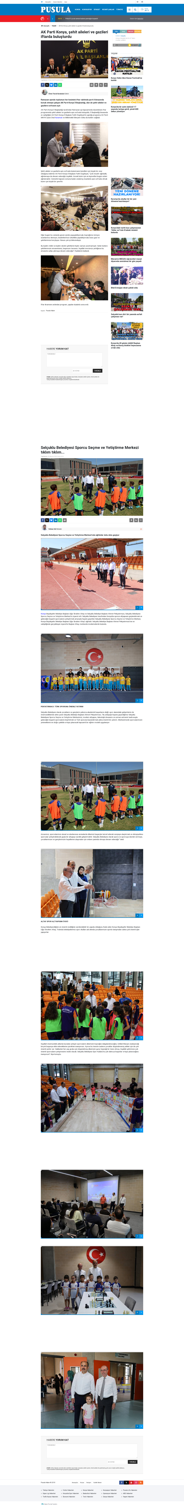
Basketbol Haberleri (89, 1493)
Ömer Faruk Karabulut (56, 94)
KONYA (77, 9)
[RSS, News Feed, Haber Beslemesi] (140, 1482)
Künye (82, 1482)
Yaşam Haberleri (128, 1497)
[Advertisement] (74, 328)
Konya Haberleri (88, 1490)
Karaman (58, 117)
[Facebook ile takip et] (121, 1482)
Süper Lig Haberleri (49, 1493)
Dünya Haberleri (108, 1497)
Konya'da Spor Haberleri (71, 1493)
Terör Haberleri (88, 1497)
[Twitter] (47, 85)
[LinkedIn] (56, 85)
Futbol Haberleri (68, 1490)
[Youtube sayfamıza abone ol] (131, 1482)
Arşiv (65, 2)
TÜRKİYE (119, 9)
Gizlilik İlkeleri (97, 1482)
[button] (96, 85)
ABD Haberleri (127, 1493)
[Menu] (129, 9)
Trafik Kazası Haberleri (50, 1497)
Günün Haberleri (57, 2)
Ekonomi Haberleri (69, 1497)
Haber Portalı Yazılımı (50, 1504)
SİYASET (97, 9)
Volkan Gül (52, 529)
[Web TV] (137, 2)
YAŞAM (54, 26)
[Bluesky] (51, 85)
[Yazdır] (92, 85)
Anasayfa (46, 26)
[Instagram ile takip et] (141, 529)
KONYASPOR (87, 9)
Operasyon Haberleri (110, 1493)
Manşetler (48, 2)
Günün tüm (136, 19)
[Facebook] (43, 85)
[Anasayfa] (42, 2)
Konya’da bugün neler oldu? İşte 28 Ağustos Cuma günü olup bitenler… (88, 19)
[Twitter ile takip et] (126, 1482)
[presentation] (47, 19)
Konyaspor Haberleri (110, 1490)
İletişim (88, 1482)
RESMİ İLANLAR (108, 9)
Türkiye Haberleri (48, 1490)
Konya (43, 614)
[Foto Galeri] (142, 2)
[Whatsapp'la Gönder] (60, 85)
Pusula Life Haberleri (130, 1490)
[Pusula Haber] (56, 9)
